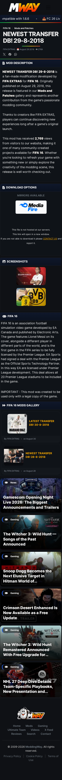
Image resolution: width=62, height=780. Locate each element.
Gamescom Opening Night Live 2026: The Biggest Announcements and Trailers (31, 502)
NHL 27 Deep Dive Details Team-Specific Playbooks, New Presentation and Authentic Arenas (28, 689)
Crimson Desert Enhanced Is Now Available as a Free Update (30, 612)
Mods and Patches (23, 28)
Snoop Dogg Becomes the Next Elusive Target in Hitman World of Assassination (27, 578)
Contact (46, 733)
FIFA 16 (7, 28)
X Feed (49, 729)
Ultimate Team (17, 729)
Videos (35, 729)
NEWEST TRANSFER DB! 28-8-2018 (39, 455)
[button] (31, 207)
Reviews (16, 733)
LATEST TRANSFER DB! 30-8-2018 (41, 422)
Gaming (43, 725)
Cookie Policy (34, 756)
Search (31, 733)
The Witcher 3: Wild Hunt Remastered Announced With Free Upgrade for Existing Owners (27, 652)
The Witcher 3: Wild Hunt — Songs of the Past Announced (29, 539)
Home (17, 725)
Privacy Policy (12, 756)
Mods (29, 725)
